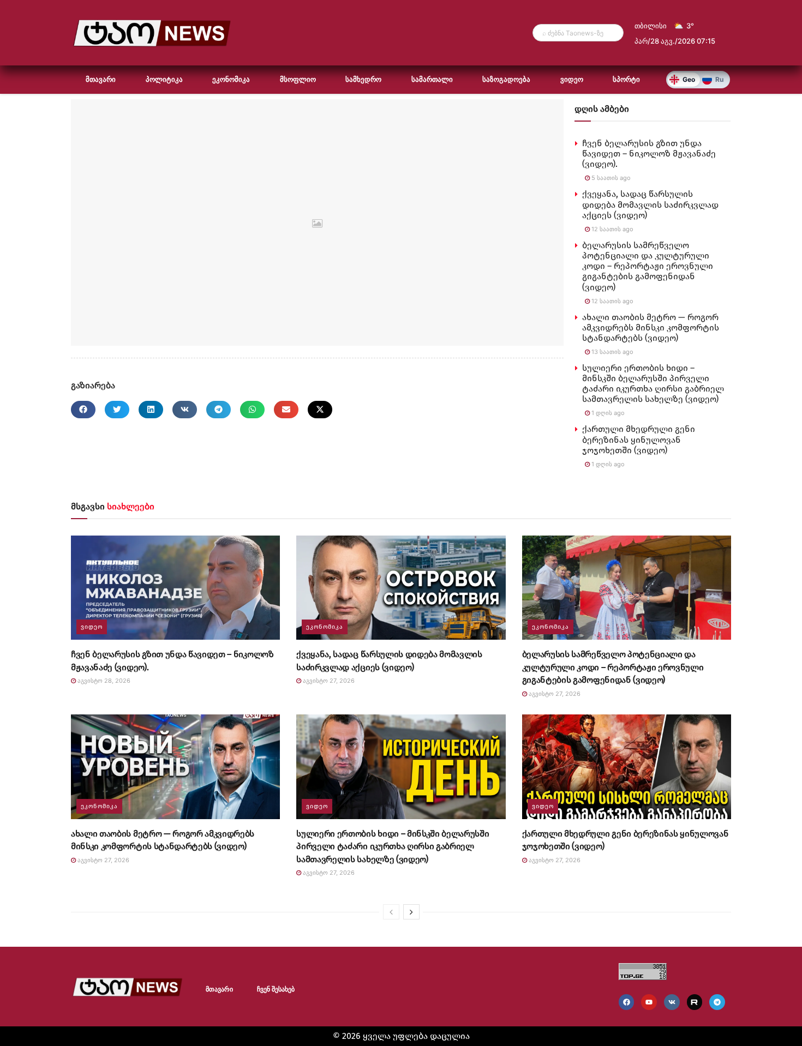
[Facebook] (627, 1002)
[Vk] (672, 1002)
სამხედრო (363, 79)
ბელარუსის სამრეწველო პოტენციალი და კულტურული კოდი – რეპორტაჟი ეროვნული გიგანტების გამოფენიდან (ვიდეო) (647, 266)
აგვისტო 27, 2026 (328, 680)
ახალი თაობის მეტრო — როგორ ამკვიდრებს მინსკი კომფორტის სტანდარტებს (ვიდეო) (650, 327)
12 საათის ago (611, 229)
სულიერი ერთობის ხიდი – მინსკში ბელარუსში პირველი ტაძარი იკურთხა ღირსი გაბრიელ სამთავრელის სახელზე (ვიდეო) (653, 384)
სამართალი (432, 79)
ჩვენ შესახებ (276, 989)
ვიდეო (571, 79)
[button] (83, 409)
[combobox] (578, 32)
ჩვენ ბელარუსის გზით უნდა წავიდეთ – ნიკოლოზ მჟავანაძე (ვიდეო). (649, 153)
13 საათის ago (611, 352)
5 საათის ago (610, 178)
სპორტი (626, 79)
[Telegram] (717, 1002)
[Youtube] (649, 1002)
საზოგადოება (506, 79)
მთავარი (101, 79)
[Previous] (391, 911)
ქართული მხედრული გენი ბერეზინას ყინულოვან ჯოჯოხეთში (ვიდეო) (638, 439)
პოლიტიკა (164, 79)
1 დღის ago (607, 413)
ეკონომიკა (231, 79)
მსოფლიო (298, 79)
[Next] (411, 911)
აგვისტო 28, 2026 (103, 680)
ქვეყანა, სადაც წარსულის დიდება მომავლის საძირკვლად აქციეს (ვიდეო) (650, 204)
